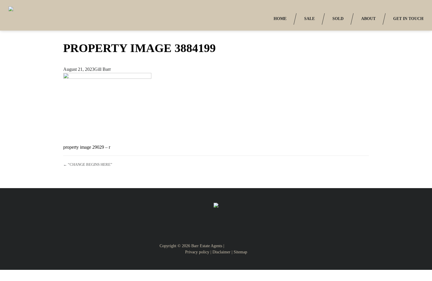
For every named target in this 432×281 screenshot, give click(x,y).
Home (280, 18)
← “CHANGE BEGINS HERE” (87, 164)
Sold (338, 18)
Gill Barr (102, 69)
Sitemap (240, 252)
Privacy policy (197, 252)
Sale (309, 18)
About (368, 18)
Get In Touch (408, 18)
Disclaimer (221, 252)
